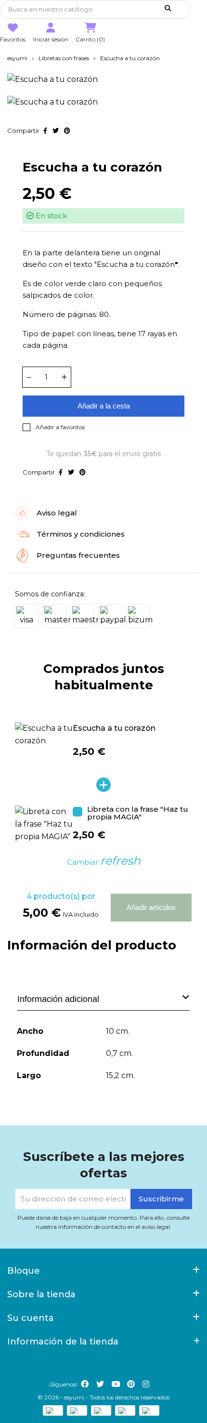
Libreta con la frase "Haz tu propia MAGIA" (137, 813)
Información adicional (58, 999)
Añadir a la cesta (104, 406)
